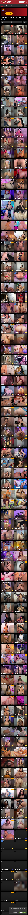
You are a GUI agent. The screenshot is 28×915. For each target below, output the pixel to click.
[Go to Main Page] (8, 1)
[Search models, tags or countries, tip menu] (26, 5)
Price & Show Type (17, 22)
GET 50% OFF (9, 13)
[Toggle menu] (1, 2)
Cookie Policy (18, 909)
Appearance (6, 22)
